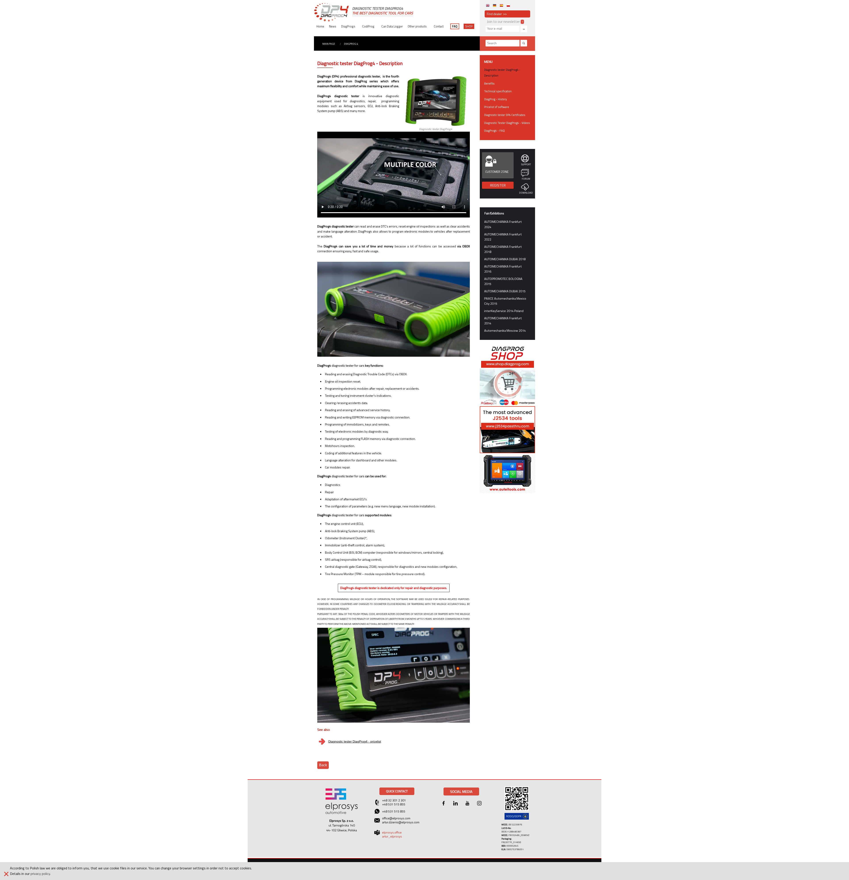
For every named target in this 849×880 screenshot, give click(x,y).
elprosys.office (392, 832)
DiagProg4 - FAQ (494, 130)
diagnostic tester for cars (348, 365)
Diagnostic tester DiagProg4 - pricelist (354, 741)
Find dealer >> (497, 14)
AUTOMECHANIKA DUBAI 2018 (505, 259)
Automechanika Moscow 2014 (505, 330)
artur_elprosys (392, 836)
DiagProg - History (495, 99)
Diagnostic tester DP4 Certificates (504, 115)
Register (498, 185)
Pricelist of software (496, 107)
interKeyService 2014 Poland (504, 310)
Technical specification (498, 91)
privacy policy (40, 873)
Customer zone (497, 171)
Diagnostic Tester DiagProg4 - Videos (507, 123)
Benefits (489, 83)
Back (323, 765)
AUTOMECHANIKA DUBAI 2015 (505, 291)
